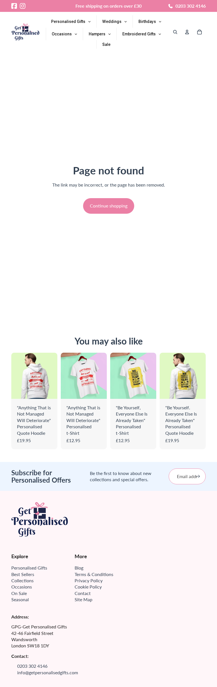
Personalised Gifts (29, 567)
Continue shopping (108, 205)
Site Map (83, 599)
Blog (79, 567)
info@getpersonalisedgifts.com (47, 672)
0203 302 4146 (190, 5)
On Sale (19, 593)
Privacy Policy (89, 580)
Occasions (21, 586)
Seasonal (20, 599)
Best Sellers (22, 574)
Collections (22, 580)
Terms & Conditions (94, 574)
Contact (83, 593)
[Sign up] (197, 476)
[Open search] (175, 32)
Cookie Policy (88, 586)
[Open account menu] (187, 32)
